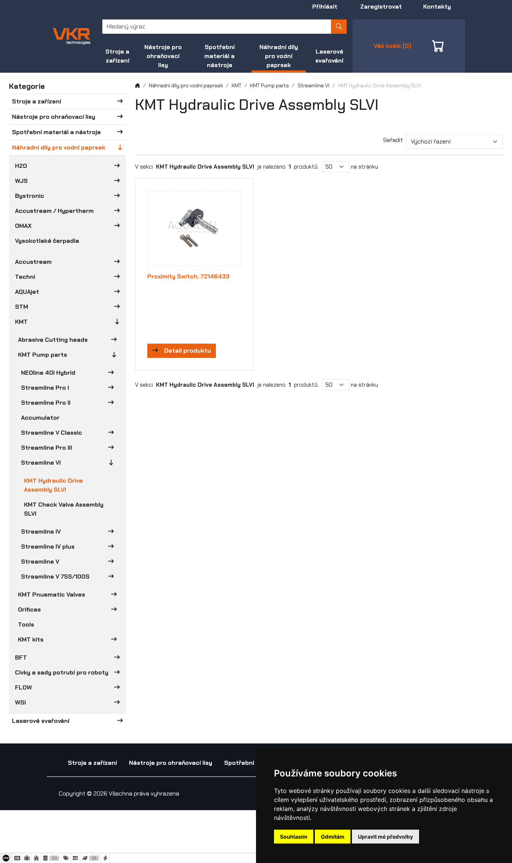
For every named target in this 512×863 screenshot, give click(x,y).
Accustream (33, 262)
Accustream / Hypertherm (54, 211)
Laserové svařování (329, 56)
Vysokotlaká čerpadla (47, 241)
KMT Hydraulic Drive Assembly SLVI (53, 485)
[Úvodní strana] (137, 85)
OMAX (23, 226)
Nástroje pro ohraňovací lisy (163, 56)
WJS (21, 181)
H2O (21, 166)
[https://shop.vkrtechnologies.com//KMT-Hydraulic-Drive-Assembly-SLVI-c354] (71, 36)
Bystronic (29, 196)
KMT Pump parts (42, 355)
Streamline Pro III (46, 448)
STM (21, 307)
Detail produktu (187, 350)
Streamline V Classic (51, 433)
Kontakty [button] (437, 6)
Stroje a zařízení (117, 56)
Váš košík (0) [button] (392, 46)
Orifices (29, 609)
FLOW (23, 687)
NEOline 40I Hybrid (48, 373)
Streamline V (40, 561)
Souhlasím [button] (293, 836)
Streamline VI (41, 463)
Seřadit (393, 140)
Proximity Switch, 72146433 (188, 276)
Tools (26, 624)
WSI (20, 702)
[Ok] (339, 26)
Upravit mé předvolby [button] (385, 836)
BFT (21, 657)
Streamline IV (41, 531)
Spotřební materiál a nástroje (219, 56)
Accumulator (40, 418)
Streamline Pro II (45, 403)
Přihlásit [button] (324, 6)
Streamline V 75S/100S (55, 576)
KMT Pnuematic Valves (51, 594)
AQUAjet (27, 292)
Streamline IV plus (48, 546)
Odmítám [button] (332, 836)
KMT (21, 322)
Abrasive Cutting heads (53, 340)
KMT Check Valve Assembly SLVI (63, 509)
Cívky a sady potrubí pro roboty (61, 672)
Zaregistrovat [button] (381, 6)
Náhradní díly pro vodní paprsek (278, 56)
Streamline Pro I (45, 388)
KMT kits (30, 639)
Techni (25, 277)
